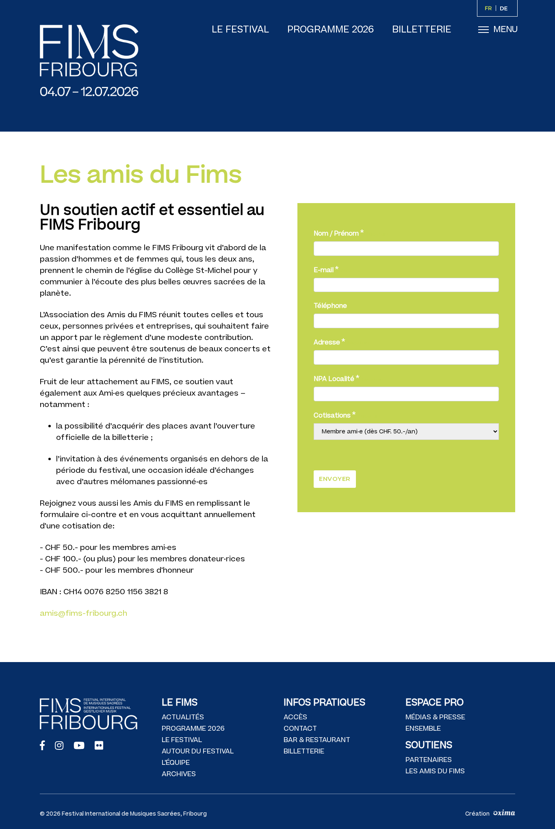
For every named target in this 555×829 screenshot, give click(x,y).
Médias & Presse (435, 717)
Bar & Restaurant (317, 740)
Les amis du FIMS (435, 771)
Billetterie (421, 29)
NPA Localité (334, 378)
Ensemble (423, 729)
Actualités (183, 717)
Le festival (240, 29)
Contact (300, 729)
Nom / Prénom (336, 233)
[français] (489, 8)
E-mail (324, 270)
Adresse (327, 342)
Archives (179, 774)
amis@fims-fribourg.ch (83, 613)
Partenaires (428, 760)
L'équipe (176, 763)
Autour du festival (198, 751)
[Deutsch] (505, 8)
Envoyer (335, 479)
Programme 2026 (330, 29)
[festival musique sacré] (97, 60)
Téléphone (330, 305)
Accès (295, 717)
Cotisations (332, 415)
